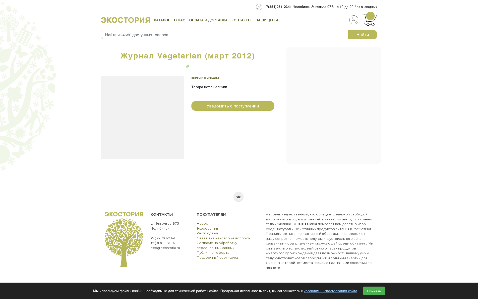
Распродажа (207, 233)
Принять (374, 290)
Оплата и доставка (208, 19)
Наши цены (266, 19)
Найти (363, 34)
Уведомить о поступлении (233, 106)
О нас (179, 19)
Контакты (241, 19)
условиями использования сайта (330, 290)
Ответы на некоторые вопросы (223, 238)
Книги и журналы (205, 78)
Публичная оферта (213, 252)
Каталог (162, 19)
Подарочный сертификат (218, 257)
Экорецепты (207, 228)
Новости (204, 223)
